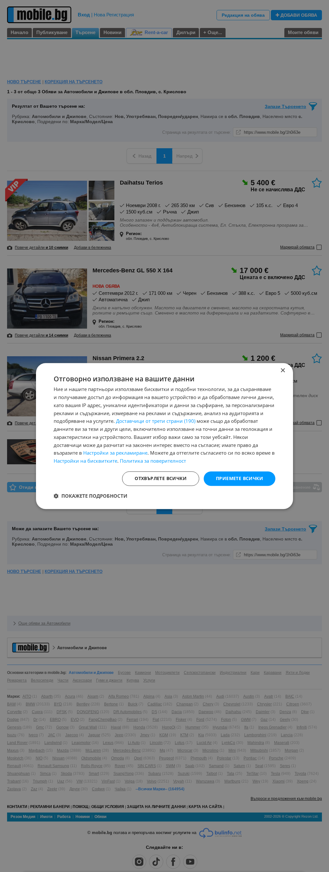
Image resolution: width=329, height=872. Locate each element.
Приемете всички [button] (239, 478)
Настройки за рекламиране (115, 453)
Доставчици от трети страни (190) (155, 421)
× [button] (282, 370)
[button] (90, 495)
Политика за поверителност (153, 461)
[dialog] (164, 436)
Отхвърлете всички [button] (161, 478)
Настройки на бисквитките (85, 461)
